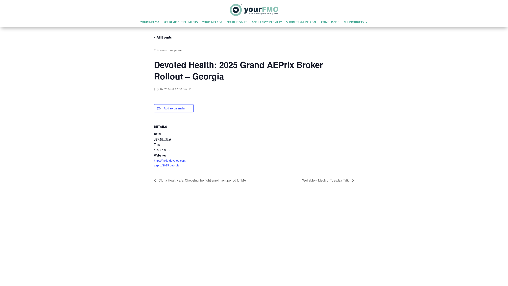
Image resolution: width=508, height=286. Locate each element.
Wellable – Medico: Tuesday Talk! (326, 180)
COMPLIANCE (330, 22)
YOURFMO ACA (212, 22)
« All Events (163, 37)
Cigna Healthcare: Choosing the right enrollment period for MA (202, 180)
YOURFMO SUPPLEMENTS (181, 22)
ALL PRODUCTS (353, 22)
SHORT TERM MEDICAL (301, 22)
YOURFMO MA (149, 22)
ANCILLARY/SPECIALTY (267, 22)
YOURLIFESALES (236, 22)
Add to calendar (174, 108)
